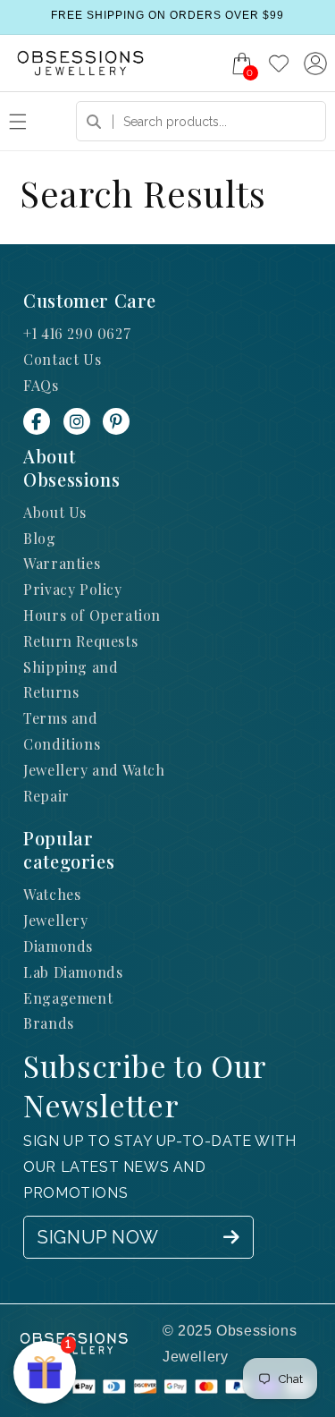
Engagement (68, 998)
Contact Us (62, 359)
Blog (39, 538)
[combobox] (201, 121)
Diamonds (58, 946)
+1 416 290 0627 (76, 333)
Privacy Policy (72, 589)
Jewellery (55, 920)
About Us (55, 512)
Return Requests (80, 641)
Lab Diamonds (72, 972)
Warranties (61, 563)
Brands (48, 1023)
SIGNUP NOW (98, 1237)
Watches (51, 894)
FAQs (40, 385)
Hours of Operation (92, 615)
